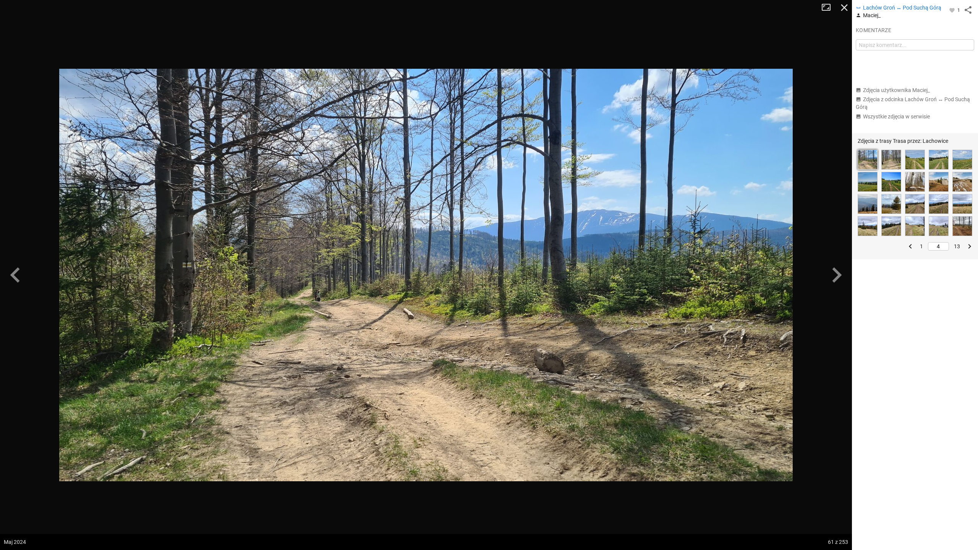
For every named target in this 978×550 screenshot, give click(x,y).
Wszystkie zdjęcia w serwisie (896, 116)
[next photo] (836, 275)
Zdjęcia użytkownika (896, 90)
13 (957, 246)
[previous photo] (15, 275)
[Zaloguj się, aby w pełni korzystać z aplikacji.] (952, 10)
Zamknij (844, 7)
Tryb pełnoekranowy (829, 7)
